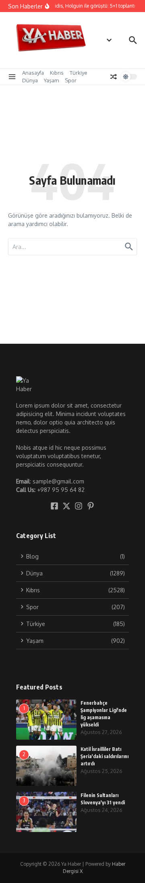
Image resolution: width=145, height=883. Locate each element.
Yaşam (51, 80)
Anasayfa (33, 72)
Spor (71, 80)
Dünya (30, 80)
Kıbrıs (57, 72)
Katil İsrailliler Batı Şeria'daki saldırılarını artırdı (104, 756)
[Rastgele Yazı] (113, 76)
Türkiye (78, 72)
